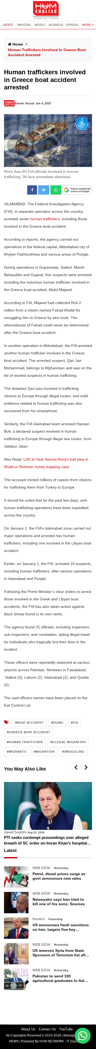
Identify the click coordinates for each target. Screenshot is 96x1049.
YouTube (66, 1029)
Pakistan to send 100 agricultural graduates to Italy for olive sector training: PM (59, 978)
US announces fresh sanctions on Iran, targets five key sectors (61, 927)
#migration (44, 751)
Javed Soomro (15, 832)
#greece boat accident (28, 732)
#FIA (74, 722)
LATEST (8, 24)
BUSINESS (56, 24)
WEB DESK (41, 868)
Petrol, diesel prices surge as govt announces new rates (59, 876)
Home (17, 44)
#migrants (16, 751)
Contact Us (47, 1029)
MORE (86, 24)
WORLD (39, 24)
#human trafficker (25, 742)
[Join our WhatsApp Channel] (83, 1036)
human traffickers (45, 219)
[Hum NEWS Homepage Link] (48, 10)
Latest (10, 850)
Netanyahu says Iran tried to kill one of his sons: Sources (59, 901)
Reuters (39, 919)
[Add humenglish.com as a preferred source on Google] (77, 190)
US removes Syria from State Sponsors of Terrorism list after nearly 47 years (61, 952)
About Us (28, 1029)
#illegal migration (68, 742)
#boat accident (29, 722)
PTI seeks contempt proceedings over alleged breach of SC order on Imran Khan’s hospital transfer (46, 840)
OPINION (72, 24)
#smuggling (73, 751)
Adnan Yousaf (24, 103)
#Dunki (57, 722)
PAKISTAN (24, 24)
